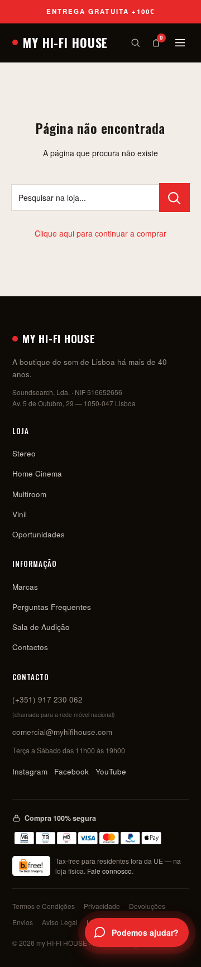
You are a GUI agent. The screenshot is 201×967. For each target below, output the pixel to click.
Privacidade (102, 906)
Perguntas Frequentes (51, 607)
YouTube (110, 771)
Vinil (19, 514)
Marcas (25, 586)
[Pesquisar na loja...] (174, 197)
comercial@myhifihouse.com (62, 732)
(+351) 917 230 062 (47, 699)
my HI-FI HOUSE (65, 42)
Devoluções (147, 906)
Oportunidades (38, 534)
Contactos (30, 647)
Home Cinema (37, 473)
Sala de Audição (41, 627)
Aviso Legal (60, 922)
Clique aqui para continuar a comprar (100, 233)
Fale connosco (109, 870)
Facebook (71, 771)
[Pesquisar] (135, 42)
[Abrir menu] (180, 42)
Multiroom (29, 494)
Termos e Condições (43, 906)
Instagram (29, 771)
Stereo (24, 453)
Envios (22, 922)
